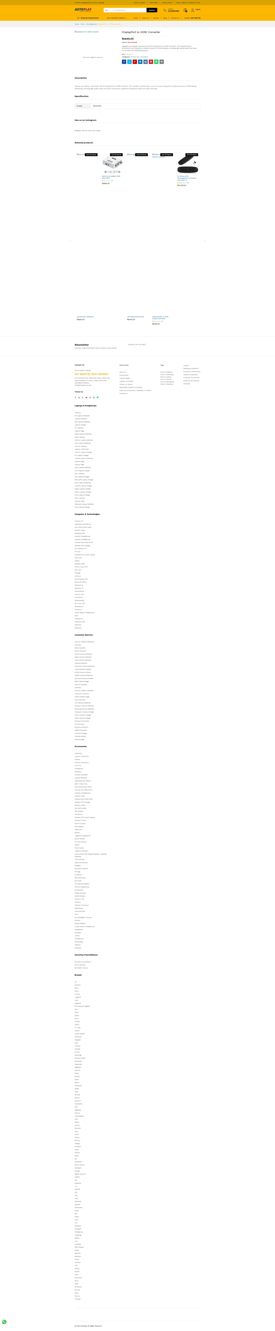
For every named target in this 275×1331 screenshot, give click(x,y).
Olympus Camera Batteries (84, 706)
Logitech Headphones (83, 835)
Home (136, 18)
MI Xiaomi (78, 1287)
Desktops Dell (80, 533)
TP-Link (77, 1027)
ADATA (77, 1031)
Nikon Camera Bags (82, 681)
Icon (76, 1241)
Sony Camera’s (80, 700)
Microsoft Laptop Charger (84, 480)
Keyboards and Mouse (83, 524)
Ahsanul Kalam (80, 1058)
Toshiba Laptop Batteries (84, 458)
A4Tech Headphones (82, 887)
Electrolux (78, 1277)
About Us (145, 18)
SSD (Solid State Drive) (83, 527)
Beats (77, 1156)
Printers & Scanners (82, 762)
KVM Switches (80, 911)
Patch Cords (79, 848)
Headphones (79, 938)
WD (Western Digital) (82, 1006)
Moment (78, 1128)
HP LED (77, 551)
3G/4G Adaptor (80, 923)
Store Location (139, 2)
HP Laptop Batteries (82, 416)
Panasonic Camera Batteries (85, 666)
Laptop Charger (80, 425)
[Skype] (94, 397)
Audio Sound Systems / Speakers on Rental (135, 390)
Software (78, 625)
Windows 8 (79, 585)
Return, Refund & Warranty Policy (188, 2)
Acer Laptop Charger (82, 470)
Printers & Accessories (191, 381)
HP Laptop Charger (82, 455)
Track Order (153, 2)
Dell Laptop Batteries (82, 422)
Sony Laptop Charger (82, 495)
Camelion (78, 1146)
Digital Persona (80, 1174)
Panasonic (78, 1085)
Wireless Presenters (82, 905)
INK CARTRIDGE (80, 808)
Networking (79, 942)
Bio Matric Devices (81, 968)
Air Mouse (78, 874)
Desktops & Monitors (191, 368)
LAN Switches (80, 859)
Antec (77, 1134)
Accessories (79, 890)
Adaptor (78, 945)
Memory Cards (80, 805)
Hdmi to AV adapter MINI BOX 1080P (111, 177)
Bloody (77, 1290)
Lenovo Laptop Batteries (84, 440)
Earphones (78, 829)
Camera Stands (80, 736)
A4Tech (77, 1070)
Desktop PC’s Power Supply (85, 555)
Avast (77, 1149)
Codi (76, 1220)
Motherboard (79, 600)
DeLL (77, 988)
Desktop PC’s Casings (82, 545)
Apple (77, 1015)
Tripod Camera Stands (83, 669)
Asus (76, 1000)
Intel (76, 1198)
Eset (76, 1131)
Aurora (77, 1125)
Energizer (78, 1229)
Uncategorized (91, 24)
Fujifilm (77, 1177)
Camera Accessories (82, 721)
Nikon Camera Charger (83, 718)
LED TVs (78, 765)
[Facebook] (75, 397)
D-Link (77, 1052)
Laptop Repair (124, 378)
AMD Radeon (79, 1247)
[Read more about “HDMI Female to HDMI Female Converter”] (160, 313)
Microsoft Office (80, 582)
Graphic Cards (80, 530)
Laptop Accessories (190, 374)
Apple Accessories (81, 862)
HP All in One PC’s (81, 567)
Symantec (78, 1162)
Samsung (78, 1055)
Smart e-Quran (80, 823)
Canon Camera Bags (82, 697)
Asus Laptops (80, 498)
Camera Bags (79, 739)
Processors (79, 597)
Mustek (77, 1204)
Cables (77, 561)
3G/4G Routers (80, 896)
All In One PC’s (80, 603)
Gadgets (78, 865)
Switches (78, 948)
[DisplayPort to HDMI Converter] (124, 62)
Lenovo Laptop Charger (83, 452)
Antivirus (78, 576)
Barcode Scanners (81, 868)
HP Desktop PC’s (81, 548)
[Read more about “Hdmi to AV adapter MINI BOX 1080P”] (110, 172)
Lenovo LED (79, 594)
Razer (77, 1210)
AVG (76, 1195)
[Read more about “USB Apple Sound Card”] (135, 313)
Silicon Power (80, 1165)
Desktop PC (79, 521)
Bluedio (77, 1189)
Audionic (78, 985)
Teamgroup (79, 1232)
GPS (76, 914)
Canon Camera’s (80, 651)
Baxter (77, 1271)
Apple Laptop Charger (83, 489)
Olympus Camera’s (81, 727)
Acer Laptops (80, 473)
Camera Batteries (81, 663)
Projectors (78, 753)
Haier (76, 1284)
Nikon (77, 1012)
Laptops (78, 412)
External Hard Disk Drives (84, 542)
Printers (77, 759)
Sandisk (77, 1049)
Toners (77, 935)
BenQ (77, 1073)
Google (77, 1171)
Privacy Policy (167, 2)
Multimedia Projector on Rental (130, 387)
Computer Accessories (191, 377)
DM (76, 1180)
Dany (76, 1043)
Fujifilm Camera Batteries (84, 675)
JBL (76, 1192)
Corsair (77, 1021)
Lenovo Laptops (81, 446)
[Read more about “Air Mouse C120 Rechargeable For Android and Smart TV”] (185, 172)
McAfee (77, 1095)
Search (152, 10)
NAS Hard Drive (80, 878)
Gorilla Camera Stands (83, 672)
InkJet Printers (80, 839)
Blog (165, 18)
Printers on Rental (125, 384)
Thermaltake (79, 1116)
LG (76, 1186)
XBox (76, 1281)
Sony (76, 1018)
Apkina (77, 1238)
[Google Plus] (83, 397)
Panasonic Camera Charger (84, 712)
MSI (76, 1213)
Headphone (79, 768)
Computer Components (191, 371)
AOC (76, 1107)
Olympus (78, 1226)
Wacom (77, 1296)
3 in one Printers (80, 842)
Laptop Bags (79, 431)
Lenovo (77, 994)
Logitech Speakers (81, 851)
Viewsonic (78, 1037)
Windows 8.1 (79, 606)
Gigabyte (78, 1067)
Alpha (77, 1216)
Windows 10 (79, 588)
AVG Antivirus (79, 591)
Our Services (123, 375)
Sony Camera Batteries (83, 660)
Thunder (78, 1299)
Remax (77, 1098)
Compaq (78, 1244)
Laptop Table (80, 501)
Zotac (77, 1259)
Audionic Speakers (81, 774)
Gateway (78, 1201)
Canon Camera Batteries (83, 654)
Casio (77, 1274)
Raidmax (78, 1256)
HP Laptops (79, 428)
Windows (78, 628)
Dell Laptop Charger (82, 477)
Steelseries (78, 1207)
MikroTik (77, 1253)
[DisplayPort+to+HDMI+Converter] (129, 62)
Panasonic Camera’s (82, 694)
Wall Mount (79, 908)
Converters (144, 57)
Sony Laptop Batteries (83, 467)
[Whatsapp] (98, 397)
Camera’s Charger (81, 733)
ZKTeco (77, 1140)
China (77, 991)
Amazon (78, 1262)
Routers (77, 920)
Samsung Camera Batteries (84, 709)
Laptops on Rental (126, 381)
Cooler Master (80, 1034)
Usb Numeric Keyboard (85, 316)
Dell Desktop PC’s (81, 579)
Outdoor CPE (79, 899)
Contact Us (175, 18)
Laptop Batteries (81, 419)
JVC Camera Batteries (82, 703)
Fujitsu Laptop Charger (83, 492)
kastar (77, 1250)
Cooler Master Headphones (84, 612)
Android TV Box (80, 820)
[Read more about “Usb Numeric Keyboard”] (85, 313)
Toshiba (77, 1046)
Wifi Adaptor (79, 826)
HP (76, 982)
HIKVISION (78, 1104)
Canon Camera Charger (83, 715)
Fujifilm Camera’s (81, 730)
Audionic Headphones (82, 536)
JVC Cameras (79, 724)
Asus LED (78, 558)
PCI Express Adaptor (82, 884)
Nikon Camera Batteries (83, 657)
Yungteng (78, 1235)
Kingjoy (77, 1143)
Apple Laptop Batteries (83, 434)
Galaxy (77, 1268)
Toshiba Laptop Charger (83, 486)
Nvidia (77, 1088)
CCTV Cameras (80, 965)
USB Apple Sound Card (135, 316)
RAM (76, 616)
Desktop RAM (79, 564)
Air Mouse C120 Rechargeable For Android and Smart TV (186, 178)
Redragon (78, 1168)
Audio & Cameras (81, 684)
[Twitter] (79, 397)
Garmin (77, 832)
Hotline (170, 9)
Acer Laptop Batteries (83, 443)
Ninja (76, 1091)
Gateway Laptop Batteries (84, 504)
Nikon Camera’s (80, 648)
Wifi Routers (79, 811)
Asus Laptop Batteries (83, 483)
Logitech (78, 997)
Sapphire (78, 1183)
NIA (76, 1159)
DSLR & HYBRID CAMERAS (84, 642)
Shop (83, 24)
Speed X (78, 1101)
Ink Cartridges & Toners (83, 917)
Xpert (77, 1079)
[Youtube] (86, 397)
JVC (76, 1223)
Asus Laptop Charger (82, 507)
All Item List (134, 57)
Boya (76, 1293)
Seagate (78, 1040)
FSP (76, 1265)
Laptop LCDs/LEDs (82, 449)
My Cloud (78, 881)
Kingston (78, 1003)
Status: (124, 42)
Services (156, 18)
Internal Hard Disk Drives (83, 790)
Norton (77, 1113)
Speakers (78, 771)
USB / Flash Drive (81, 784)
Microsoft (78, 1061)
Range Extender (80, 893)
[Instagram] (90, 397)
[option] (87, 238)
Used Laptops (80, 437)
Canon (77, 1024)
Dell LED (78, 570)
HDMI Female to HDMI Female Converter (160, 317)
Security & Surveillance (83, 962)
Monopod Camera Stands (84, 678)
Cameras (78, 645)
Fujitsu (77, 1122)
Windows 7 (79, 609)
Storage (77, 573)
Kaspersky (78, 1064)
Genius (77, 1137)
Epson (77, 1082)
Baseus (77, 1152)
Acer (76, 1009)
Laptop (186, 365)
